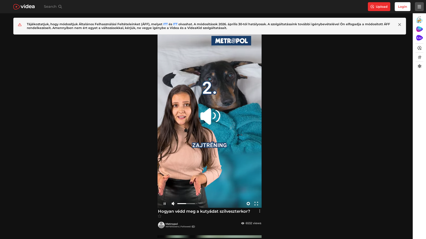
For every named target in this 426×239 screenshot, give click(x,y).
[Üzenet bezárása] (399, 24)
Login (402, 7)
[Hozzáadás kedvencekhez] (159, 216)
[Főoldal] (24, 7)
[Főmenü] (419, 6)
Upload (382, 7)
